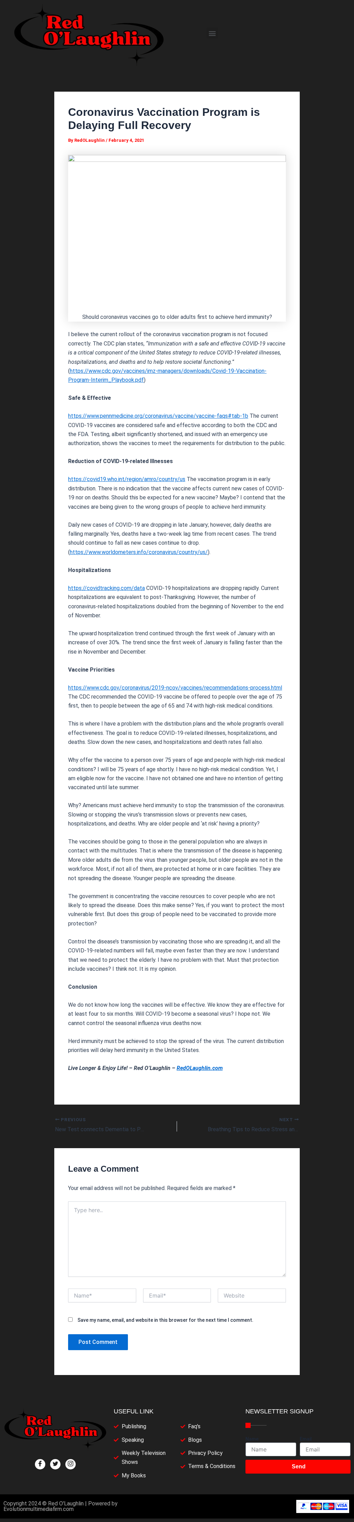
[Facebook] (40, 1464)
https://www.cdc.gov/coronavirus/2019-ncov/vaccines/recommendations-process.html (175, 687)
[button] (212, 33)
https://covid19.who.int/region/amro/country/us (126, 479)
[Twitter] (55, 1464)
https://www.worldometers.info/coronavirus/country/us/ (139, 552)
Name (252, 1439)
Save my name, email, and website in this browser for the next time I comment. (165, 1320)
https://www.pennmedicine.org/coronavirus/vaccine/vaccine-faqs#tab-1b (158, 416)
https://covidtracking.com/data (106, 588)
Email (306, 1439)
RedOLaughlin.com (200, 1068)
